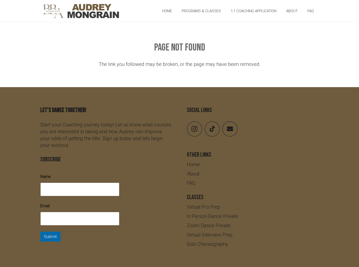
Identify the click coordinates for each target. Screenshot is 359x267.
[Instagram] (194, 129)
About (193, 174)
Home (193, 164)
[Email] (230, 129)
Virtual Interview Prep (209, 235)
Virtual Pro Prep (203, 207)
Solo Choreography (208, 244)
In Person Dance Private (212, 216)
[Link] (81, 11)
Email (46, 206)
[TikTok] (212, 129)
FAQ (191, 183)
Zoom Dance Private (209, 225)
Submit (50, 236)
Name (46, 176)
